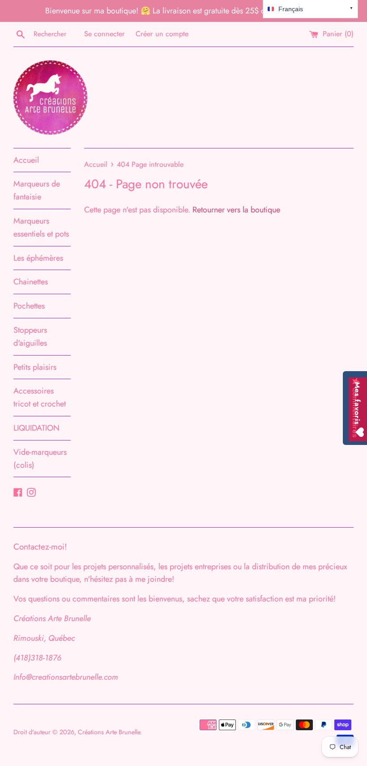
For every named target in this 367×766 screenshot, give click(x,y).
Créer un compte (162, 34)
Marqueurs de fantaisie (36, 190)
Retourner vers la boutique (236, 210)
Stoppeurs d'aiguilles (30, 336)
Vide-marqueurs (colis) (40, 458)
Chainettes (30, 282)
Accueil (26, 160)
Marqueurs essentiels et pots (41, 227)
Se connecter (104, 34)
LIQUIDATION (36, 428)
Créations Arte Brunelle (109, 732)
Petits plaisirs (34, 367)
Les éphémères (38, 258)
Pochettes (29, 306)
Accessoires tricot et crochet (39, 397)
